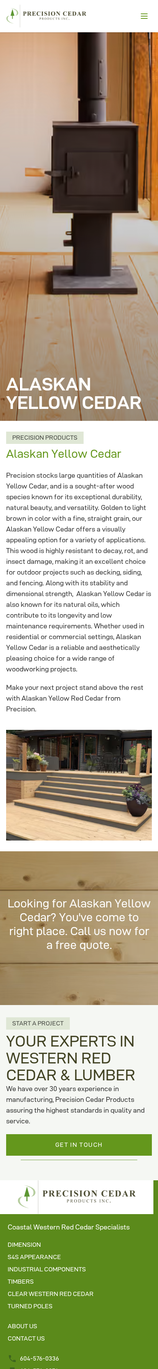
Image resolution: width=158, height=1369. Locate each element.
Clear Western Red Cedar (51, 1294)
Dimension (24, 1244)
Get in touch (79, 1144)
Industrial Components (47, 1269)
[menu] (144, 16)
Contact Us (26, 1338)
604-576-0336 (39, 1358)
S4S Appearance (34, 1257)
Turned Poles (30, 1306)
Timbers (21, 1281)
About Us (22, 1326)
